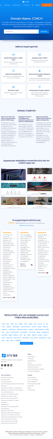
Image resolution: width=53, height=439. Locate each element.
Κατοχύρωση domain (6, 381)
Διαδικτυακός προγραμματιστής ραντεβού (11, 417)
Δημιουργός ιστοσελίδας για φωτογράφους (12, 390)
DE (47, 324)
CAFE (12, 340)
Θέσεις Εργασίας (34, 383)
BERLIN (16, 335)
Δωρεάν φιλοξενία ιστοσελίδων (9, 419)
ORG (12, 324)
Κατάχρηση (32, 434)
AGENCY (5, 329)
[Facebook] (2, 365)
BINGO (34, 335)
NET (7, 324)
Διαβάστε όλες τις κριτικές (26, 225)
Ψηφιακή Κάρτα (5, 404)
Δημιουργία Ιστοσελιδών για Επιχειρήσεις (11, 388)
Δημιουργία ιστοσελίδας (7, 377)
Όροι (11, 434)
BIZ (16, 324)
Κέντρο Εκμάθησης (32, 381)
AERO (39, 327)
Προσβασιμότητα (39, 434)
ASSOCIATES (14, 332)
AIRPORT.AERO (22, 329)
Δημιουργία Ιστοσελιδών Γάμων (9, 396)
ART (3, 332)
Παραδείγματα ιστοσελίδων (35, 365)
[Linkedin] (8, 365)
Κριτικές (30, 362)
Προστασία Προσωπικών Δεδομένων (21, 434)
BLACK (40, 335)
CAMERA (18, 340)
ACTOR (34, 327)
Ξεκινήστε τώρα (46, 5)
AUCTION (32, 332)
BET (21, 335)
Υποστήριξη (26, 5)
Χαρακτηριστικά (32, 360)
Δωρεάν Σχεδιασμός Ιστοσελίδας (9, 421)
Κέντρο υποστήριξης (33, 379)
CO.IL (3, 327)
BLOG (45, 335)
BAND (39, 332)
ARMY (47, 329)
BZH (3, 340)
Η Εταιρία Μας (31, 390)
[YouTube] (11, 365)
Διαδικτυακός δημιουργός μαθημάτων (10, 412)
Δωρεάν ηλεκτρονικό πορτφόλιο (9, 398)
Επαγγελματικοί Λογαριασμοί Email (9, 406)
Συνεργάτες (31, 385)
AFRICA (45, 327)
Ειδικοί (29, 388)
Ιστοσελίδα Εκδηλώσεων (7, 392)
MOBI (31, 324)
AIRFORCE (12, 329)
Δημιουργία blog (5, 408)
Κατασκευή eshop (5, 379)
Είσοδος (37, 5)
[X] (5, 365)
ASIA (7, 332)
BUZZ (49, 338)
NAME (21, 324)
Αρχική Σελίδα (31, 356)
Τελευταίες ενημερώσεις (34, 371)
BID (25, 335)
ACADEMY (16, 327)
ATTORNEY (24, 332)
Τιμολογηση (7, 5)
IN (44, 324)
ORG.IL (9, 327)
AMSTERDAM (39, 329)
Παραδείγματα (17, 5)
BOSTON (9, 338)
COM (3, 324)
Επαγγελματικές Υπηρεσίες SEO (9, 423)
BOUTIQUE (17, 338)
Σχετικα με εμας (32, 377)
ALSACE (31, 329)
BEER (10, 335)
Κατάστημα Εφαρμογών (36, 369)
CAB (7, 340)
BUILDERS (34, 338)
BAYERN (4, 335)
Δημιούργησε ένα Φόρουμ (7, 410)
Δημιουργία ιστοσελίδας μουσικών (10, 394)
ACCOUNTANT (25, 327)
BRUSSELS (26, 338)
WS (35, 324)
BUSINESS (42, 338)
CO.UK (40, 324)
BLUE (3, 338)
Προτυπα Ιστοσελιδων (33, 367)
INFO (25, 324)
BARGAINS (45, 332)
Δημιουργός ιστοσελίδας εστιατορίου (10, 414)
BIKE (29, 335)
